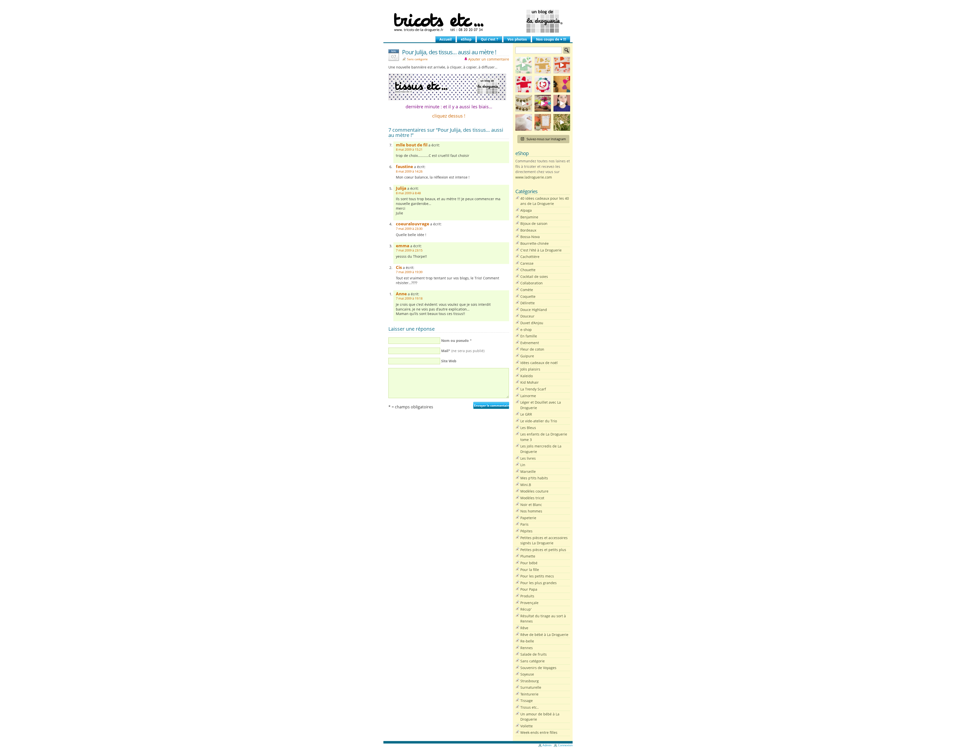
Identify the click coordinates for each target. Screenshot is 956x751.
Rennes (526, 647)
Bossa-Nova (530, 236)
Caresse (527, 263)
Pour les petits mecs (537, 576)
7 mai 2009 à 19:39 (409, 272)
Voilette (526, 726)
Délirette (527, 303)
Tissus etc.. (529, 707)
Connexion (565, 745)
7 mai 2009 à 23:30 (409, 229)
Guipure (527, 356)
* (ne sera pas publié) (462, 350)
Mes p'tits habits (534, 478)
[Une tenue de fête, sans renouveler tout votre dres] (561, 103)
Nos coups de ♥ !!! (551, 39)
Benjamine (529, 217)
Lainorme (528, 395)
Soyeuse (527, 674)
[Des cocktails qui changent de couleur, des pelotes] (543, 103)
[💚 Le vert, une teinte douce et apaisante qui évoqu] (523, 65)
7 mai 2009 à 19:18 (409, 298)
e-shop (526, 329)
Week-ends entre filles (538, 732)
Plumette (527, 556)
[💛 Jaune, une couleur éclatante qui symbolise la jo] (543, 65)
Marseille (528, 471)
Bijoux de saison (533, 223)
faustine (404, 166)
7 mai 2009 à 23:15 (409, 250)
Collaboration (531, 283)
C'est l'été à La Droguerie (541, 250)
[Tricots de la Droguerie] (478, 21)
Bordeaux (528, 230)
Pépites (526, 531)
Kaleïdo (526, 376)
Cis (399, 267)
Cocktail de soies (534, 276)
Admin (546, 745)
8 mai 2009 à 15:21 (409, 149)
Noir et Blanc (531, 504)
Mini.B (525, 484)
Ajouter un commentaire (488, 59)
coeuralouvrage (412, 224)
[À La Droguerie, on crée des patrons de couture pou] (543, 122)
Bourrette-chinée (534, 243)
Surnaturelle (530, 687)
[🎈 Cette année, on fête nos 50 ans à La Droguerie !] (523, 84)
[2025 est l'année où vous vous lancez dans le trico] (523, 122)
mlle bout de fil (411, 145)
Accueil (445, 39)
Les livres (528, 458)
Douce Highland (533, 309)
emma (402, 246)
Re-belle (527, 641)
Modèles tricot (532, 498)
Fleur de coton (532, 349)
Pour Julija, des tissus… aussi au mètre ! (449, 52)
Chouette (528, 269)
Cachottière (529, 256)
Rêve (524, 628)
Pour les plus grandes (538, 582)
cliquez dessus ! (448, 116)
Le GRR (526, 414)
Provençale (529, 602)
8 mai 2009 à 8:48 (408, 193)
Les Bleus (528, 427)
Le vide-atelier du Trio (538, 421)
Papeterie (528, 517)
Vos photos (517, 39)
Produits (527, 596)
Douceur (527, 316)
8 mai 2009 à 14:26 (409, 171)
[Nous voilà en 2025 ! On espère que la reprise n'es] (561, 84)
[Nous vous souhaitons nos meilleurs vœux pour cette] (523, 103)
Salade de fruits (533, 654)
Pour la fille (529, 569)
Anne (401, 294)
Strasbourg (529, 681)
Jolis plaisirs (530, 369)
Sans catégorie (417, 59)
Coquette (528, 296)
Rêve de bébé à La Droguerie (544, 634)
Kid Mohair (529, 382)
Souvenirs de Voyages (538, 667)
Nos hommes (531, 511)
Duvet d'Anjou (531, 322)
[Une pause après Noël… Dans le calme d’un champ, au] (561, 122)
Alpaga (526, 210)
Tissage (526, 700)
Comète (526, 289)
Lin (522, 464)
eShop (466, 39)
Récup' (526, 609)
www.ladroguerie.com (533, 177)
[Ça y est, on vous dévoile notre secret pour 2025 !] (543, 84)
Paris (524, 524)
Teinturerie (529, 694)
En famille (528, 336)
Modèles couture (534, 491)
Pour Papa (528, 589)
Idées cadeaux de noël (539, 362)
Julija (401, 188)
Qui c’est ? (489, 39)
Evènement (529, 342)
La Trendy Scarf (533, 389)
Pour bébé (529, 563)
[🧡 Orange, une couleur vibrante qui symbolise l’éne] (561, 65)
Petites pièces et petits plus (543, 549)
